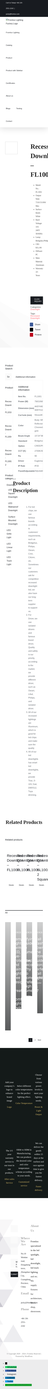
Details (10, 885)
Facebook (11, 1371)
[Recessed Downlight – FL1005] (29, 847)
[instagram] (33, 1327)
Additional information (25, 377)
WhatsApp (12, 1367)
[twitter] (33, 1340)
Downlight (35, 309)
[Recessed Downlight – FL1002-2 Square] (39, 847)
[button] (18, 121)
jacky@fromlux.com (12, 14)
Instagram (11, 1374)
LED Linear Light (9, 547)
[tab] (25, 377)
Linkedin (11, 1378)
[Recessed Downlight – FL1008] (19, 847)
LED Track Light (9, 560)
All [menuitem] (6, 913)
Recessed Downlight (35, 317)
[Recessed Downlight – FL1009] (9, 847)
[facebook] (33, 1333)
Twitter (10, 1381)
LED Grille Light (9, 533)
